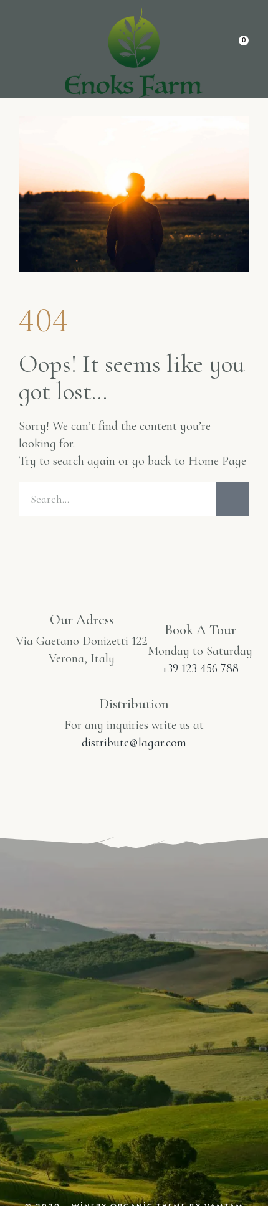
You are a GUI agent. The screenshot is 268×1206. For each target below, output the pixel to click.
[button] (27, 49)
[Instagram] (80, 1052)
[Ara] (232, 499)
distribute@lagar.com (134, 742)
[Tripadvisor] (187, 1052)
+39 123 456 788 (200, 668)
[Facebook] (134, 1052)
